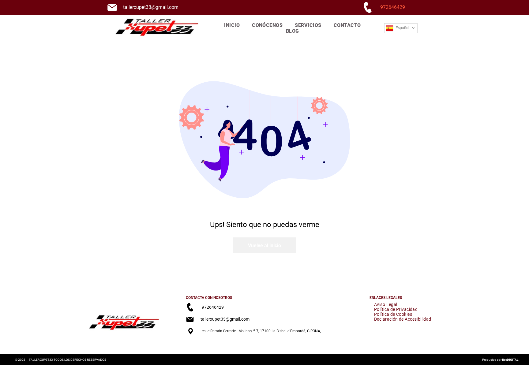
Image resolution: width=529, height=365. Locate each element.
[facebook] (190, 344)
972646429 (392, 7)
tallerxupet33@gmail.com (150, 7)
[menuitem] (232, 25)
